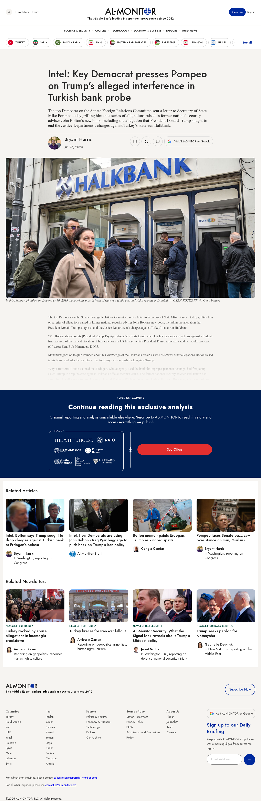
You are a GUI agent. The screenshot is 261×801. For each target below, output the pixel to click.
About (170, 717)
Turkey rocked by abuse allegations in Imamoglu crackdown (26, 635)
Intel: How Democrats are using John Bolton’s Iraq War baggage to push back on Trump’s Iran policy (98, 540)
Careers (171, 732)
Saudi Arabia (13, 722)
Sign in (251, 12)
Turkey (9, 717)
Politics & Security (77, 31)
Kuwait (50, 732)
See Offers (174, 449)
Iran (8, 727)
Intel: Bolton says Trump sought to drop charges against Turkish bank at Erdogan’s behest (35, 540)
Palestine (11, 743)
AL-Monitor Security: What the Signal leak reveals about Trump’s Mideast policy (161, 635)
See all (247, 42)
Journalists (172, 722)
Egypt (9, 748)
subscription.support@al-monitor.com (75, 778)
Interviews (189, 31)
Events (35, 12)
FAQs (129, 727)
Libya (49, 743)
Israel (9, 737)
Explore (171, 31)
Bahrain (50, 727)
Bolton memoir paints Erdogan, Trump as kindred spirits (159, 538)
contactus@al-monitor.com (60, 785)
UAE (8, 732)
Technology (120, 31)
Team (170, 727)
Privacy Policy (134, 722)
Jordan (50, 717)
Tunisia (50, 753)
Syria (9, 764)
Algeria (50, 764)
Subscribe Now (240, 689)
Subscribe (237, 12)
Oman (49, 722)
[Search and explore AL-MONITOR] (9, 12)
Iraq (48, 711)
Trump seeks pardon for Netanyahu (217, 633)
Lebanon (11, 758)
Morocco (51, 758)
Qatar (9, 753)
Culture (100, 31)
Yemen (50, 737)
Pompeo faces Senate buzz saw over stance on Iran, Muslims (223, 538)
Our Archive (93, 737)
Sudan (49, 748)
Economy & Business (147, 31)
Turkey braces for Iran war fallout (97, 631)
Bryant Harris (78, 139)
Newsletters (22, 12)
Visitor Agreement (137, 717)
